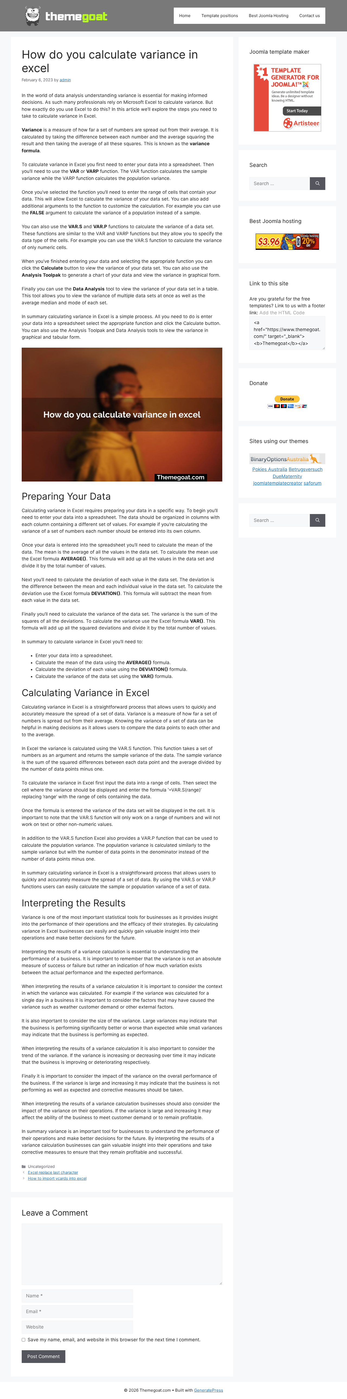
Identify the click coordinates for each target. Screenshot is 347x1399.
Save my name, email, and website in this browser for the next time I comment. (114, 1339)
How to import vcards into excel (57, 1178)
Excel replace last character (53, 1172)
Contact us (309, 15)
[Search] (317, 183)
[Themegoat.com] (66, 15)
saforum (313, 483)
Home (185, 15)
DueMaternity (287, 476)
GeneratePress (208, 1390)
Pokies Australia (269, 469)
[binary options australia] (287, 462)
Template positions (219, 15)
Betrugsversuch (306, 469)
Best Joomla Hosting (268, 15)
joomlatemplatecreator (277, 483)
